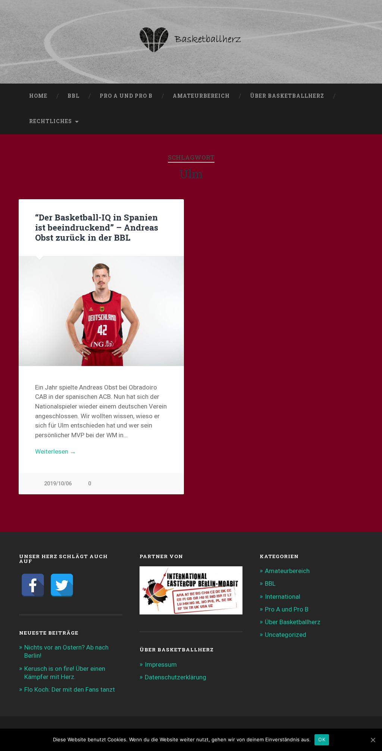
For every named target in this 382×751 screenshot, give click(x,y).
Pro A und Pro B (126, 96)
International (282, 596)
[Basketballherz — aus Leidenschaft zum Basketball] (190, 41)
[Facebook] (33, 585)
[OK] (372, 740)
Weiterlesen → (55, 451)
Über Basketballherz (287, 96)
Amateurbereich (201, 96)
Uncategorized (285, 634)
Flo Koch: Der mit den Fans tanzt (69, 689)
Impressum (161, 664)
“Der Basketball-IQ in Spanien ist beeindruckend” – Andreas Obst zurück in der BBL (96, 227)
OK (321, 739)
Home (38, 96)
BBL (73, 96)
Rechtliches (50, 121)
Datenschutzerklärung (175, 677)
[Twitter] (62, 585)
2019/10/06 (58, 484)
